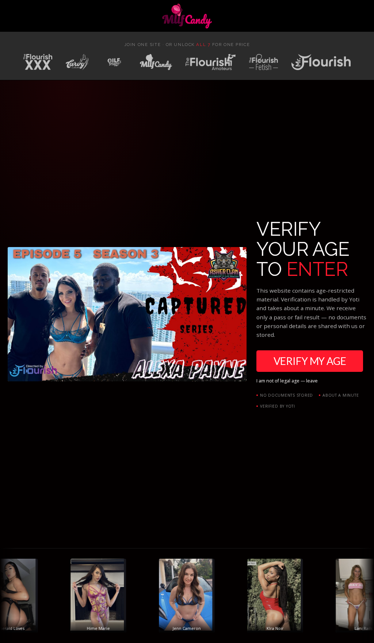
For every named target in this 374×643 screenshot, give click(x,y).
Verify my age (310, 361)
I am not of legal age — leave (287, 381)
